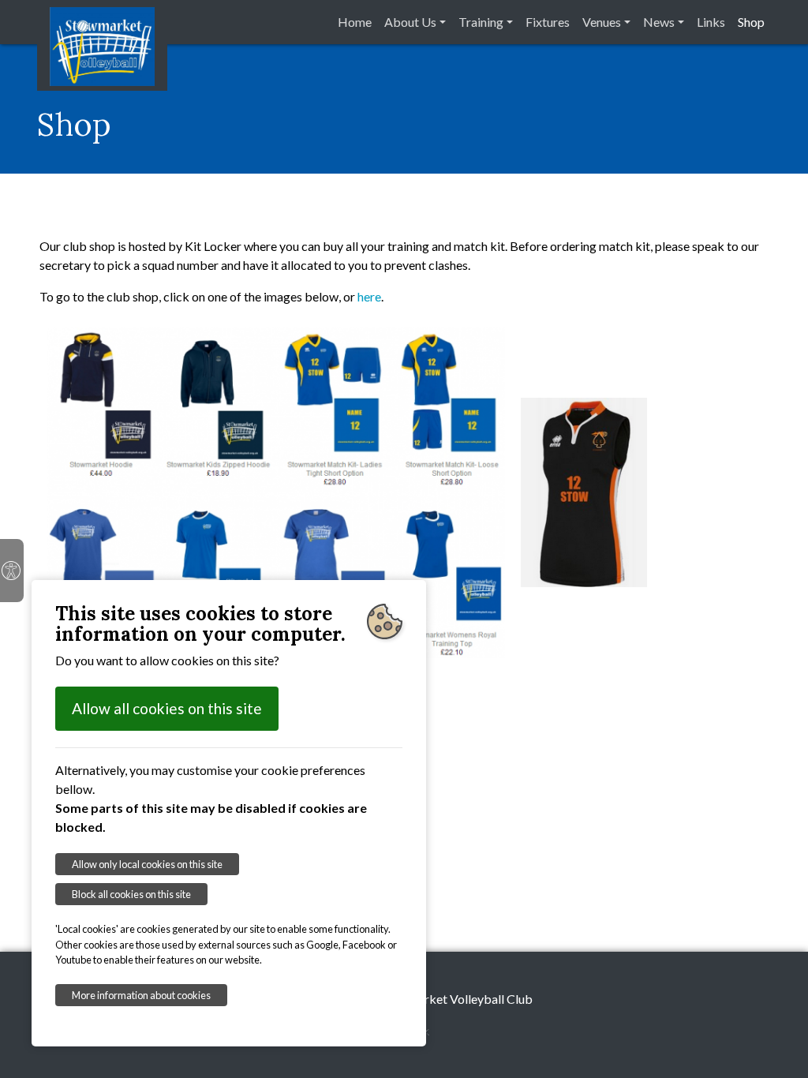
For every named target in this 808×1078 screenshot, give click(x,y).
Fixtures (548, 21)
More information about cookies (141, 995)
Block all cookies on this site (131, 894)
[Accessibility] (12, 570)
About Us (410, 21)
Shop (751, 21)
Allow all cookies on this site (167, 708)
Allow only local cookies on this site (147, 864)
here (369, 296)
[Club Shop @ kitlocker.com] (276, 490)
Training (480, 21)
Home (355, 21)
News (659, 21)
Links (711, 21)
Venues (601, 21)
